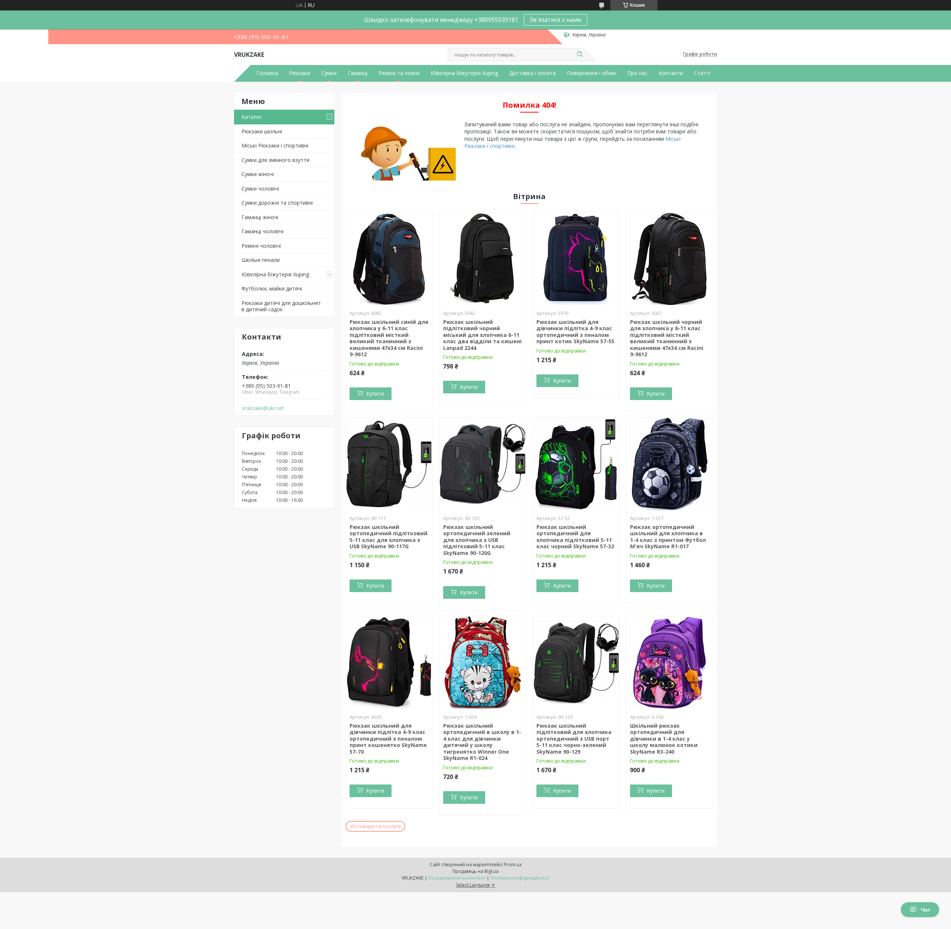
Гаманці (357, 73)
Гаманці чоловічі (262, 231)
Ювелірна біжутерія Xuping (464, 73)
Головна (267, 73)
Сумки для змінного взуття (275, 159)
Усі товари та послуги (375, 826)
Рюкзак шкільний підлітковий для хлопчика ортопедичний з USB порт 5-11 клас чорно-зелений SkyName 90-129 (573, 738)
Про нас (637, 73)
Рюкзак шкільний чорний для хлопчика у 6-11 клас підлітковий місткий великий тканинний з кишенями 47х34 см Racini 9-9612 (666, 338)
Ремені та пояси (399, 73)
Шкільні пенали (260, 259)
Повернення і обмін (591, 73)
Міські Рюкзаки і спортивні (274, 145)
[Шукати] (579, 54)
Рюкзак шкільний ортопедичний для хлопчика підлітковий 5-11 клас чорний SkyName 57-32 (575, 536)
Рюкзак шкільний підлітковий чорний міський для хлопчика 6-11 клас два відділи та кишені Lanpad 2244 (482, 334)
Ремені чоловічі (261, 245)
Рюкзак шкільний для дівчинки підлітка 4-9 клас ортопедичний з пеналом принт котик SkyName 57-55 (575, 331)
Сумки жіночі (257, 174)
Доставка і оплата (532, 73)
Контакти (671, 73)
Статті (702, 73)
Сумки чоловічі (260, 188)
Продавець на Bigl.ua (475, 871)
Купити (375, 393)
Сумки (329, 73)
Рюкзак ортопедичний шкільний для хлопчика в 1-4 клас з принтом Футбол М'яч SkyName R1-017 (668, 536)
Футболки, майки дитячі (271, 288)
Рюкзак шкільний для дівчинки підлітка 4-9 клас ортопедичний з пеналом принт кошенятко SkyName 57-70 (388, 738)
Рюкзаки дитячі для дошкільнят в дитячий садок (281, 306)
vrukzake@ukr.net (263, 408)
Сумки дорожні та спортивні (277, 202)
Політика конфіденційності (519, 878)
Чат (925, 910)
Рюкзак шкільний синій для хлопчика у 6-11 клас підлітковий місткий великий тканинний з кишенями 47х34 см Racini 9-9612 (389, 338)
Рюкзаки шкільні (261, 131)
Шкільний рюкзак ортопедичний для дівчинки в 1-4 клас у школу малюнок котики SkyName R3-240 (664, 738)
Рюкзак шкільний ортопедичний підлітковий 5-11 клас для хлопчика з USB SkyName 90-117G (389, 536)
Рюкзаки (299, 73)
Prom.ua (513, 864)
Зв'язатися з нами (555, 20)
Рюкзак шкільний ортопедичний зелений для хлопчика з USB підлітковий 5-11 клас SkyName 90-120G (476, 539)
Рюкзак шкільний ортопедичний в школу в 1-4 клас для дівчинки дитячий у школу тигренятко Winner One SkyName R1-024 (482, 742)
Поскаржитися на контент (457, 878)
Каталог (251, 116)
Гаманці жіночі (259, 217)
